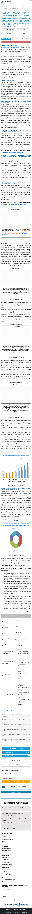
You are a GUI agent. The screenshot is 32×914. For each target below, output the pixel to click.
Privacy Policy (5, 859)
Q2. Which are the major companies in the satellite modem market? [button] (14, 720)
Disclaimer (8, 909)
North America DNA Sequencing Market (13, 826)
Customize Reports (6, 850)
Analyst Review (25, 38)
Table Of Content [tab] (16, 38)
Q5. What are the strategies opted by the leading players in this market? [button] (15, 735)
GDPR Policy (5, 857)
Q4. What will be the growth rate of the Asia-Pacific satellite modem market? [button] (14, 730)
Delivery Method (6, 862)
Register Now (16, 900)
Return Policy (5, 861)
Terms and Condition (7, 864)
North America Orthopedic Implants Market (14, 808)
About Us (4, 836)
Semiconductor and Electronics (21, 6)
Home (3, 6)
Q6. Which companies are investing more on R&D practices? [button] (13, 740)
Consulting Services (7, 851)
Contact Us (23, 909)
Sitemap (16, 909)
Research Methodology (7, 839)
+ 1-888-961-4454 (8, 795)
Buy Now (16, 764)
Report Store (9, 6)
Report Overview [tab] (6, 38)
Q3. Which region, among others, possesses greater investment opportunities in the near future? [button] (14, 725)
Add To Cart (16, 760)
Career (4, 841)
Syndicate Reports (6, 848)
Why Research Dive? (7, 837)
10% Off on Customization (16, 781)
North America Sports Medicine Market (12, 813)
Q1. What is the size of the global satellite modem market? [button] (13, 715)
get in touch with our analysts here (14, 152)
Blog (3, 842)
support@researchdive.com (10, 796)
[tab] (16, 716)
